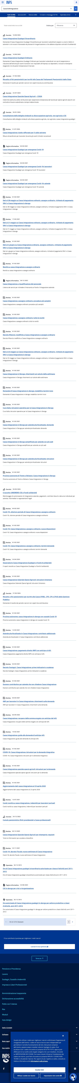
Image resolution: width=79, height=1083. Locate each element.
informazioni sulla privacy (39, 1061)
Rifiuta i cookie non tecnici (26, 1075)
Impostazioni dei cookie (52, 1075)
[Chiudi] (63, 1035)
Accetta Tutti (39, 1070)
